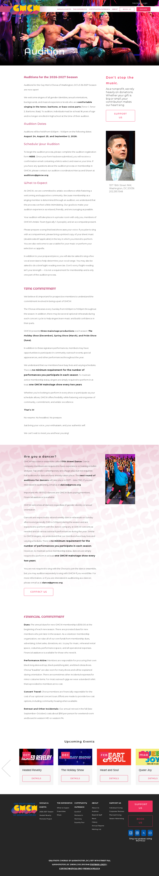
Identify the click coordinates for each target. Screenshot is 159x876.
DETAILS (36, 778)
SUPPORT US (120, 115)
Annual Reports (98, 826)
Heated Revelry (45, 815)
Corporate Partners (116, 811)
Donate (143, 9)
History (94, 822)
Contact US (38, 591)
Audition (95, 811)
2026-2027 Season (46, 812)
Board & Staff (97, 815)
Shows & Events (64, 9)
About (115, 9)
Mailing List (96, 829)
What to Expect (63, 808)
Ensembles (61, 811)
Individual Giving (116, 808)
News (94, 819)
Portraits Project (45, 819)
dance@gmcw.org (52, 582)
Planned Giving (115, 815)
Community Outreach (99, 9)
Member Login (139, 3)
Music (59, 815)
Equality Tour (79, 822)
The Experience (80, 9)
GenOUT (77, 812)
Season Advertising (116, 819)
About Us (95, 808)
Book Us (127, 9)
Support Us (115, 803)
